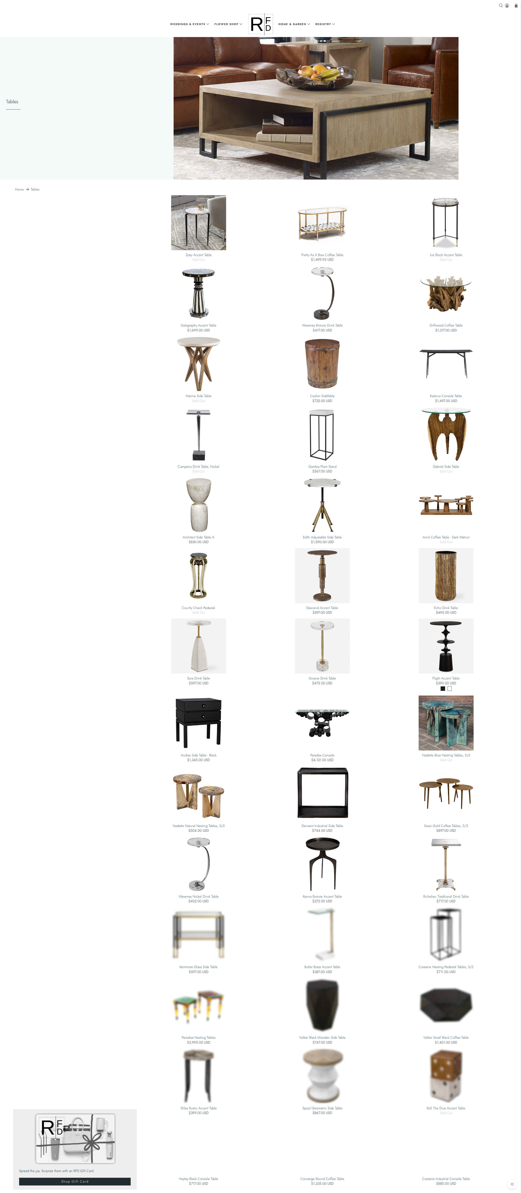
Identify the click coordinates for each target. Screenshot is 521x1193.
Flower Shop (227, 24)
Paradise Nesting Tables (199, 1037)
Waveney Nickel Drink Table (199, 896)
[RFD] (260, 24)
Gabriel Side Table (446, 466)
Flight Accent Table (446, 678)
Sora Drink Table (198, 678)
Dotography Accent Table (198, 325)
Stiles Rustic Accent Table (199, 1108)
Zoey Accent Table (199, 254)
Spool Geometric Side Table (322, 1108)
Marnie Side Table (198, 395)
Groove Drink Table (322, 678)
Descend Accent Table (322, 607)
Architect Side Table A (198, 537)
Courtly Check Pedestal (198, 607)
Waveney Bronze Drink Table (322, 325)
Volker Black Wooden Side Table (322, 1037)
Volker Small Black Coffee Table (446, 1037)
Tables (35, 189)
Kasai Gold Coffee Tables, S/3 (446, 825)
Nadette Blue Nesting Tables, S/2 (446, 755)
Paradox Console (322, 755)
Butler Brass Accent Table (322, 966)
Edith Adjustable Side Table (322, 537)
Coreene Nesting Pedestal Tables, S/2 (446, 966)
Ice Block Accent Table (446, 254)
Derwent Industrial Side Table (322, 825)
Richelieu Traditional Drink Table (446, 896)
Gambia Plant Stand (322, 466)
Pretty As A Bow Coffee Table (322, 254)
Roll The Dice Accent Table (446, 1108)
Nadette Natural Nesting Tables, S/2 (199, 825)
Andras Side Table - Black (199, 755)
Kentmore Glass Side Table (199, 966)
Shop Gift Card (75, 1181)
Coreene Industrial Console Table (446, 1178)
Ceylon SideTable (322, 395)
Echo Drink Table (446, 607)
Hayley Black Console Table (198, 1178)
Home (19, 189)
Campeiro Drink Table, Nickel (198, 466)
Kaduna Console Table (446, 395)
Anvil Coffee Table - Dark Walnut (446, 537)
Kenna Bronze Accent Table (322, 896)
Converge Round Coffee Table (322, 1178)
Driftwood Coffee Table (446, 325)
